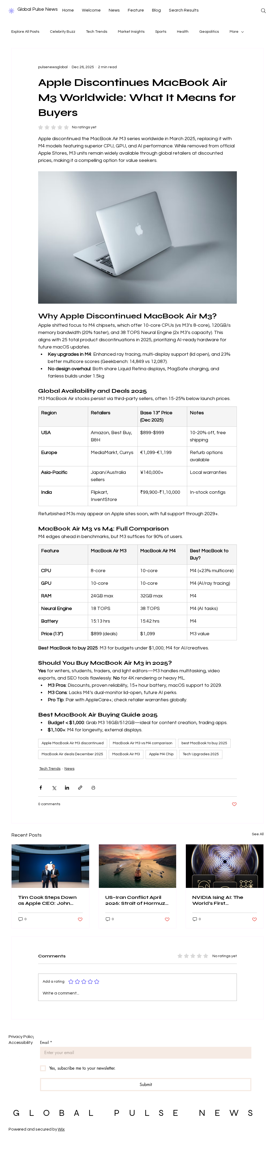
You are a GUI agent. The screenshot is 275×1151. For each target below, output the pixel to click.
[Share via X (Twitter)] (53, 787)
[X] (33, 1058)
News (69, 769)
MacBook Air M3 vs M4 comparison (142, 743)
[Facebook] (11, 1058)
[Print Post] (93, 787)
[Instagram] (22, 1058)
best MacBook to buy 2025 (204, 743)
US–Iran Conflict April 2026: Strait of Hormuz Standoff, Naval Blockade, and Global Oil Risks (135, 900)
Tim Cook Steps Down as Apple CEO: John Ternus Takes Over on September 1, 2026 (47, 900)
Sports (160, 32)
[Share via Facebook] (40, 787)
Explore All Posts (25, 32)
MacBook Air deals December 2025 (72, 754)
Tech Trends (96, 32)
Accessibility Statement (32, 1042)
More (234, 32)
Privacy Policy (22, 1036)
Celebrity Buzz (62, 32)
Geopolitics (209, 32)
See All (258, 834)
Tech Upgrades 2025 (201, 754)
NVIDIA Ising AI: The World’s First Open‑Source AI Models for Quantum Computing (223, 900)
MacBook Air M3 (126, 754)
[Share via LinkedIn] (67, 787)
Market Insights (131, 32)
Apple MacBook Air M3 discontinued (73, 743)
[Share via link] (80, 787)
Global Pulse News (37, 9)
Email (46, 1042)
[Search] (263, 10)
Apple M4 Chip (161, 754)
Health (183, 32)
